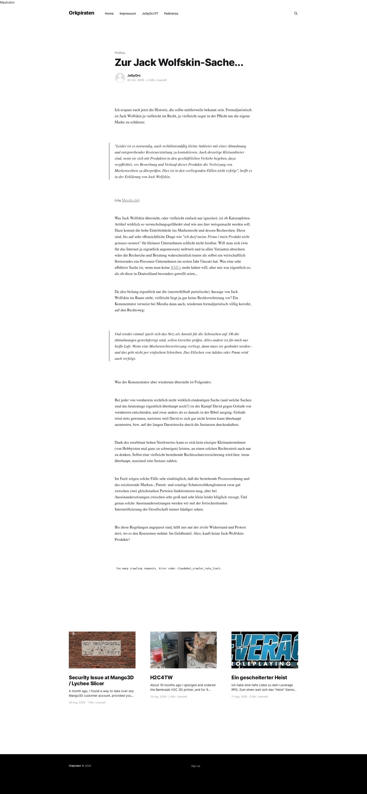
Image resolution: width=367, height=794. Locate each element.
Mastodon (7, 2)
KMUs (176, 267)
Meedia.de (130, 200)
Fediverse (171, 13)
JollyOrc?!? (150, 13)
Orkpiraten (81, 13)
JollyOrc (134, 75)
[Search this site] (296, 13)
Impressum (128, 13)
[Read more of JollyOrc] (120, 77)
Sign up (195, 765)
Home (109, 13)
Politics (120, 53)
